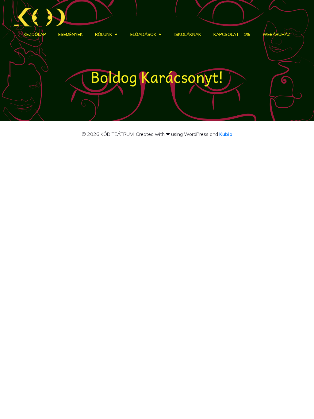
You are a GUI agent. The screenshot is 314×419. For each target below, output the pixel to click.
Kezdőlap (35, 34)
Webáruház (276, 34)
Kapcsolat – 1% (231, 34)
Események (70, 34)
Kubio (225, 134)
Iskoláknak (187, 34)
